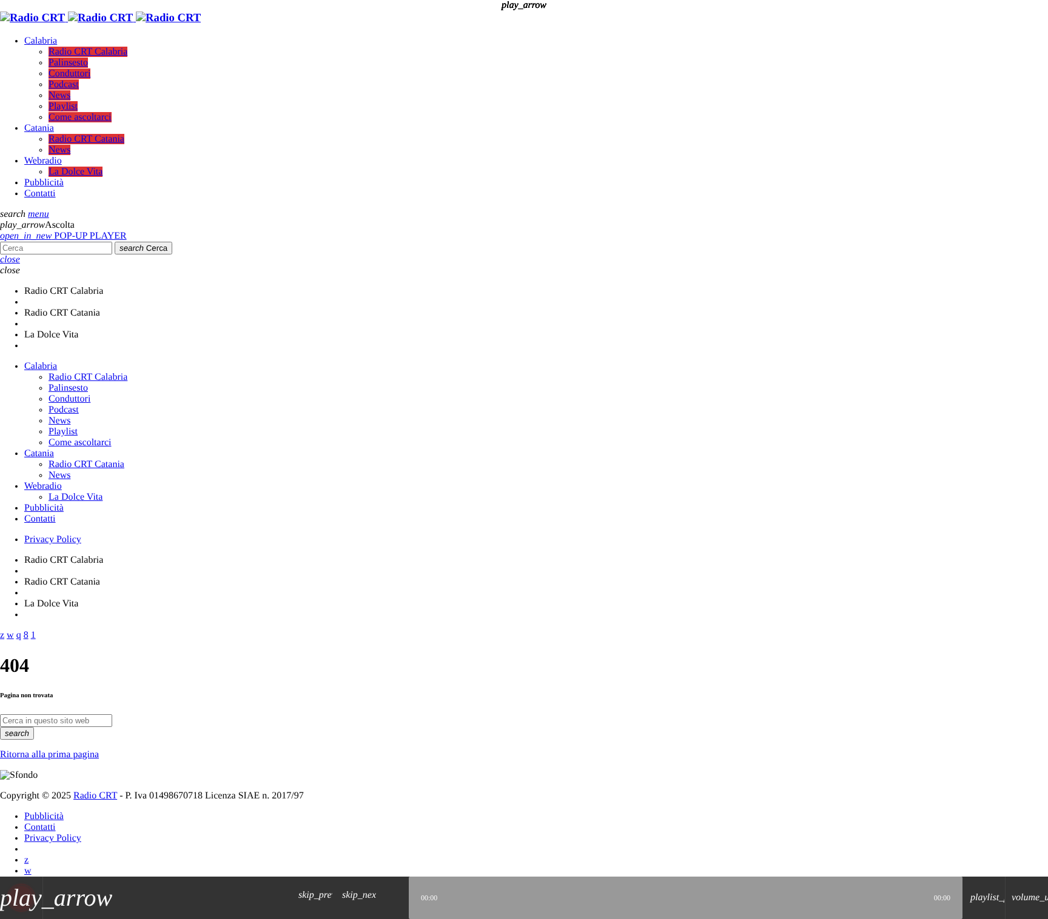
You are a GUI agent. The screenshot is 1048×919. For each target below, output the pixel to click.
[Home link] (100, 18)
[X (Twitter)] (26, 860)
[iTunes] (28, 871)
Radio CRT (95, 796)
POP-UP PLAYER (63, 236)
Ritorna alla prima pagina (49, 754)
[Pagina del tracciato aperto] (397, 898)
